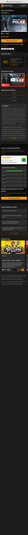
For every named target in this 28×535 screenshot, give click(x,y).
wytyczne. (3, 153)
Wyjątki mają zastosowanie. (16, 61)
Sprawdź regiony (4, 46)
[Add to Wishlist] (25, 40)
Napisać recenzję (14, 198)
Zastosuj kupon (14, 64)
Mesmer (4, 255)
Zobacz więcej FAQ (14, 233)
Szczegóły (14, 96)
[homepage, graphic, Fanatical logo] (7, 6)
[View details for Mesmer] (13, 247)
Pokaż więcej (13, 138)
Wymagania (14, 100)
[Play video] (13, 80)
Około (14, 93)
